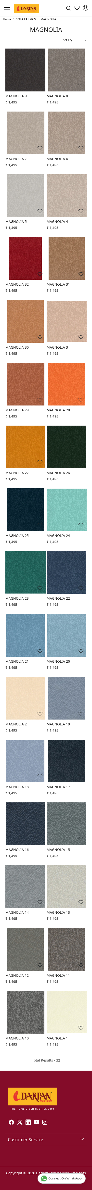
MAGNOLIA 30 (17, 347)
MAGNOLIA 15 (58, 849)
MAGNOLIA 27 (17, 472)
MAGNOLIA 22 (58, 598)
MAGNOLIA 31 (58, 284)
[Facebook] (11, 1123)
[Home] (26, 8)
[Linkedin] (28, 1123)
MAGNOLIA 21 (17, 661)
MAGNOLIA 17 (58, 787)
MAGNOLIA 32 (17, 284)
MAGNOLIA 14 (17, 912)
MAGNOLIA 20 (58, 661)
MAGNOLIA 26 (58, 472)
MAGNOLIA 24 (58, 535)
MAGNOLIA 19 (58, 724)
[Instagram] (45, 1123)
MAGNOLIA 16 (17, 849)
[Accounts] (85, 8)
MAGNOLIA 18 (17, 787)
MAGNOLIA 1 (57, 1038)
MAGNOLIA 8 (57, 96)
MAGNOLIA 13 (58, 912)
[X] (20, 1123)
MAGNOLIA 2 (16, 724)
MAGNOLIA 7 (16, 158)
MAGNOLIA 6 (57, 158)
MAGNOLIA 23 (17, 598)
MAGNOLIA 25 (17, 535)
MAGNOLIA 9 (16, 96)
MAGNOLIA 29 (17, 410)
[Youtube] (36, 1123)
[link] (68, 8)
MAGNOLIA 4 (57, 221)
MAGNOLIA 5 (16, 221)
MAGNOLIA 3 (57, 347)
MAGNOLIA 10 (17, 1038)
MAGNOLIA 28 (58, 410)
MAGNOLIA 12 (17, 975)
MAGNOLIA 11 (58, 975)
